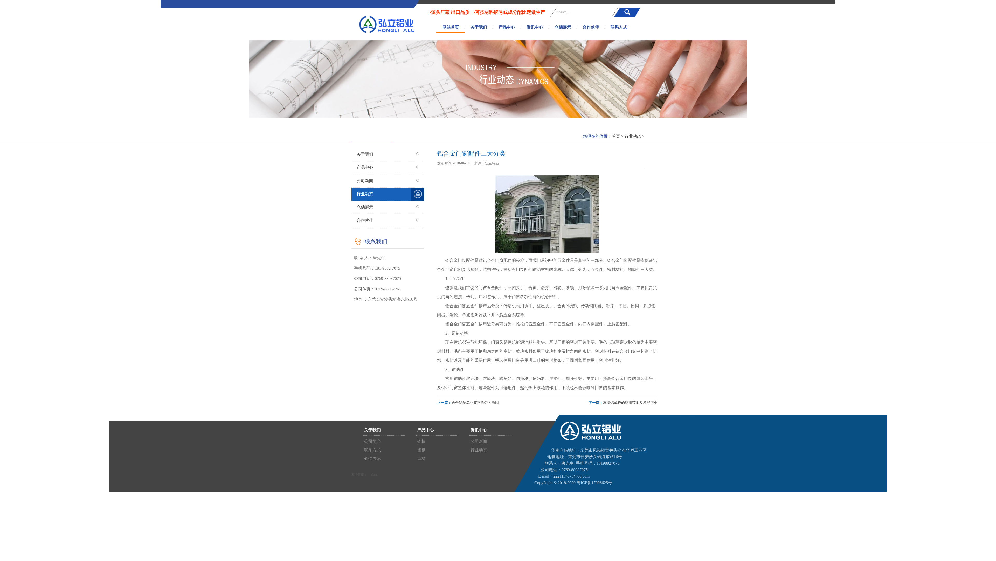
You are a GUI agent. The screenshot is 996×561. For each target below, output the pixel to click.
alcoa (374, 474)
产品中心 (507, 27)
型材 (421, 458)
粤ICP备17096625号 (594, 482)
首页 (616, 136)
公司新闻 (365, 180)
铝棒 (421, 441)
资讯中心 (535, 27)
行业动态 (633, 136)
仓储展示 (563, 27)
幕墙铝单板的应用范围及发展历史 (630, 403)
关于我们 (479, 27)
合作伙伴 (591, 27)
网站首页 (450, 27)
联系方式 (619, 27)
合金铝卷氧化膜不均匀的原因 (475, 403)
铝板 (421, 450)
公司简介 (372, 441)
